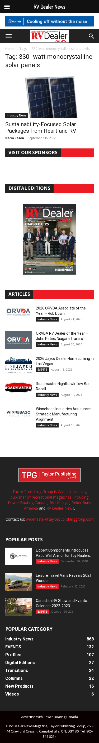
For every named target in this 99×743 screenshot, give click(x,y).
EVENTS (42, 369)
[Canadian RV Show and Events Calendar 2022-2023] (18, 607)
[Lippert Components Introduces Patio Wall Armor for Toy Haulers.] (18, 556)
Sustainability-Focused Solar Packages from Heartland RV (40, 127)
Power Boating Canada (28, 502)
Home (10, 48)
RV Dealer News (60, 508)
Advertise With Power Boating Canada (49, 717)
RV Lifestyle (59, 502)
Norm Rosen (14, 138)
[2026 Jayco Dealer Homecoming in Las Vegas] (18, 365)
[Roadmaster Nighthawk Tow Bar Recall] (18, 390)
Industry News (16, 115)
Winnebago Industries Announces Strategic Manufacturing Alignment (64, 414)
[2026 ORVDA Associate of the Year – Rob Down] (18, 315)
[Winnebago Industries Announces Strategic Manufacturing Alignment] (18, 413)
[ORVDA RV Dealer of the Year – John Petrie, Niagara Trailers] (18, 340)
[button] (8, 36)
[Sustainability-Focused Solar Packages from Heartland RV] (49, 95)
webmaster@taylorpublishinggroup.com (60, 519)
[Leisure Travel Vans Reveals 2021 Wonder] (18, 582)
